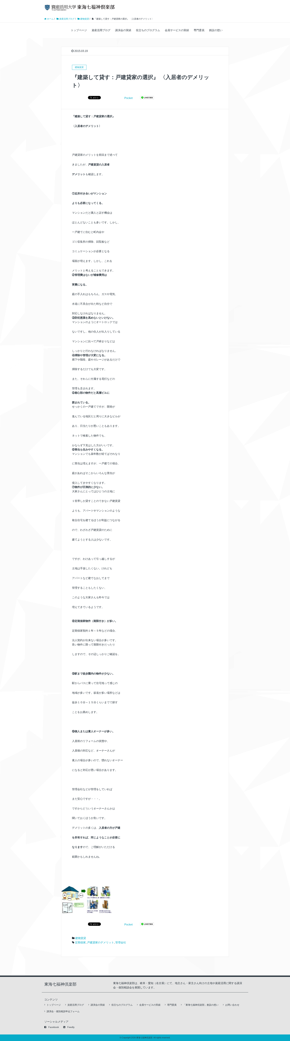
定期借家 (80, 942)
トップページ (79, 30)
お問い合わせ (232, 1004)
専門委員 (199, 30)
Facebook (53, 1027)
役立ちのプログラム (148, 30)
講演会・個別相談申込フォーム (63, 1011)
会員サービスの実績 (177, 30)
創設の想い (216, 30)
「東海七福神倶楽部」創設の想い (201, 1004)
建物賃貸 (80, 938)
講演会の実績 (123, 30)
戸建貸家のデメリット (100, 942)
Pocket (128, 98)
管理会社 (120, 942)
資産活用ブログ (101, 30)
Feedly (71, 1027)
